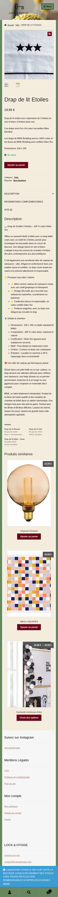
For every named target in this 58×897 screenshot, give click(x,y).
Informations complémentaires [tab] (23, 202)
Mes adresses (11, 806)
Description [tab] (11, 194)
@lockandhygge (12, 748)
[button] (49, 34)
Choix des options (29, 718)
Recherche (29, 892)
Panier (7, 819)
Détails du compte (13, 813)
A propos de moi (12, 855)
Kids (17, 25)
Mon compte (9, 892)
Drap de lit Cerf (35, 429)
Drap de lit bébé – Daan (14, 439)
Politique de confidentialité (17, 777)
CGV (6, 770)
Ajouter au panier (16, 165)
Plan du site (10, 784)
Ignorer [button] (6, 884)
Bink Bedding (19, 180)
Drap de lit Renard (12, 429)
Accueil (11, 25)
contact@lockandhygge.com (17, 862)
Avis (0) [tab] (8, 210)
